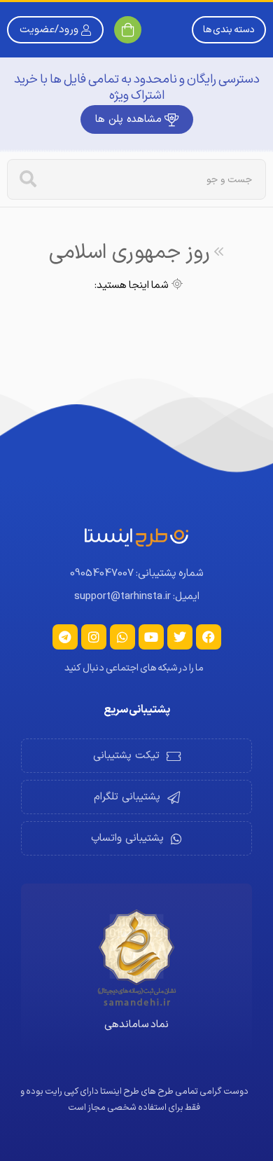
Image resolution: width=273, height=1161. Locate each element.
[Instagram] (93, 637)
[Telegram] (65, 637)
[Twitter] (179, 637)
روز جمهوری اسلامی (129, 252)
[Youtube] (151, 637)
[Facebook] (208, 637)
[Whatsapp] (122, 637)
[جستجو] (28, 179)
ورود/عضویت (49, 30)
